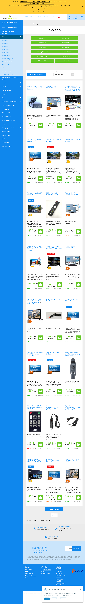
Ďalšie (52, 17)
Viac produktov (54, 509)
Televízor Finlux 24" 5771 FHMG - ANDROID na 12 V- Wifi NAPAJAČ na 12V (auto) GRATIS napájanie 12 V (73, 89)
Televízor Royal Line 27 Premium (34, 193)
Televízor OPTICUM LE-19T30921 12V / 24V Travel (72, 460)
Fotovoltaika (5, 109)
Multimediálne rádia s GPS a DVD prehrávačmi (9, 23)
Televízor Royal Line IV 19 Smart (72, 300)
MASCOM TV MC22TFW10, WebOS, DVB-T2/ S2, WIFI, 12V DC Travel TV (53, 461)
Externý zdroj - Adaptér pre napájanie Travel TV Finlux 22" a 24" (34, 88)
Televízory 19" (6, 40)
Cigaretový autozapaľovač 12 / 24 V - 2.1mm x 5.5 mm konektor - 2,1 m (73, 408)
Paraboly (4, 86)
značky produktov (7, 146)
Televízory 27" (6, 49)
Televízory (5, 37)
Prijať (46, 599)
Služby (46, 17)
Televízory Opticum (7, 68)
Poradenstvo (5, 142)
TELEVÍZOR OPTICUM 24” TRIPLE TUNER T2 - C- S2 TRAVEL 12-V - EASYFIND (34, 301)
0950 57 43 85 (47, 570)
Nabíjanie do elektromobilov (9, 27)
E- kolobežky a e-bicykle (8, 105)
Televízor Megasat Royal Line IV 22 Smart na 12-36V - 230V (35, 354)
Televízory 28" (6, 52)
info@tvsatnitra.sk (45, 573)
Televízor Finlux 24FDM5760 (70, 246)
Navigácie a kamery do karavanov (8, 32)
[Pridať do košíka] (40, 125)
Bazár (3, 139)
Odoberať (76, 548)
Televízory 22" (6, 43)
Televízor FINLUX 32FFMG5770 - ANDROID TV (73, 194)
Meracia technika (6, 131)
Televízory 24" (6, 46)
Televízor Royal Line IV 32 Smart (34, 140)
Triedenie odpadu (6, 116)
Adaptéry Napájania (7, 74)
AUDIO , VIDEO (6, 135)
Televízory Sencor (7, 62)
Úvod (26, 17)
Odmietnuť (63, 599)
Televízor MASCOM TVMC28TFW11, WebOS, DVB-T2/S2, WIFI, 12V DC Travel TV (35, 461)
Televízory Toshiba (7, 65)
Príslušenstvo (5, 124)
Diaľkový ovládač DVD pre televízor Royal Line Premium (34, 407)
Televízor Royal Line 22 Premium (53, 140)
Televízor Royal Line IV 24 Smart (53, 353)
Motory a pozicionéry (8, 128)
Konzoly (4, 83)
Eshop (32, 17)
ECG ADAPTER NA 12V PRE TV (53, 300)
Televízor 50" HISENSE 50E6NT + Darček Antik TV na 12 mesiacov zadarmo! (34, 248)
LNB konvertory (6, 90)
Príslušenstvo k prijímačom (9, 101)
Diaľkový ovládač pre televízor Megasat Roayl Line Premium (72, 354)
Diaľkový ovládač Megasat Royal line (52, 193)
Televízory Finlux (6, 71)
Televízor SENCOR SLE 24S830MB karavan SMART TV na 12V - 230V (54, 247)
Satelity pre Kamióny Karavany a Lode (10, 78)
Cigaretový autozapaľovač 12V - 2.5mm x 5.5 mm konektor (52, 408)
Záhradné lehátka (6, 113)
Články (39, 17)
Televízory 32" (6, 55)
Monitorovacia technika (8, 120)
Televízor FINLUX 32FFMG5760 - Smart (52, 87)
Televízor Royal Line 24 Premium (72, 140)
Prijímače (4, 98)
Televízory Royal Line (7, 58)
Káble (3, 94)
